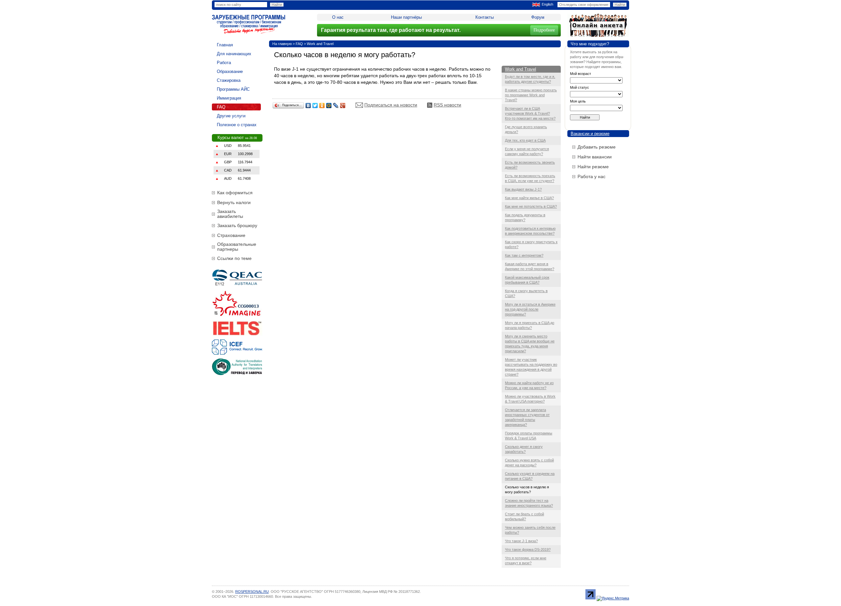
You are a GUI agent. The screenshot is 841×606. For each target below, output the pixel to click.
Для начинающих (234, 53)
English (547, 4)
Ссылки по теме (234, 258)
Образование (230, 71)
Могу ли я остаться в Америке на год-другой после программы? (530, 309)
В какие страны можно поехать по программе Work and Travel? (531, 95)
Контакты (484, 17)
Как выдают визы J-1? (523, 189)
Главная (225, 44)
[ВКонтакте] (308, 105)
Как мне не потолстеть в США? (531, 206)
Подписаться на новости (390, 104)
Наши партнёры (406, 17)
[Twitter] (315, 105)
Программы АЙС (233, 89)
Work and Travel (320, 44)
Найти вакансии (595, 156)
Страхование (231, 235)
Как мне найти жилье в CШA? (529, 198)
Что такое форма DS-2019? (528, 549)
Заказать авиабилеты (230, 214)
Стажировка (228, 80)
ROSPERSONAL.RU (252, 592)
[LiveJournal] (335, 105)
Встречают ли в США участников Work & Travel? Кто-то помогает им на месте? (530, 113)
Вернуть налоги (234, 202)
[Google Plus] (342, 105)
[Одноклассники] (322, 105)
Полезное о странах (237, 124)
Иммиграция (229, 98)
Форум (537, 17)
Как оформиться (235, 192)
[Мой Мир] (329, 105)
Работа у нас (591, 176)
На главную (282, 44)
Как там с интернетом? (524, 255)
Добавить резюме (597, 147)
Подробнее (544, 30)
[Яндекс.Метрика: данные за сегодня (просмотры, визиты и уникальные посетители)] (613, 598)
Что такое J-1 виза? (521, 541)
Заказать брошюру (237, 225)
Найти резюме (593, 166)
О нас (338, 17)
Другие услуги (231, 115)
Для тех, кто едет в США (525, 140)
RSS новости (447, 104)
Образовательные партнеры (236, 247)
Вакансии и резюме (590, 133)
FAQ (221, 107)
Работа (224, 62)
